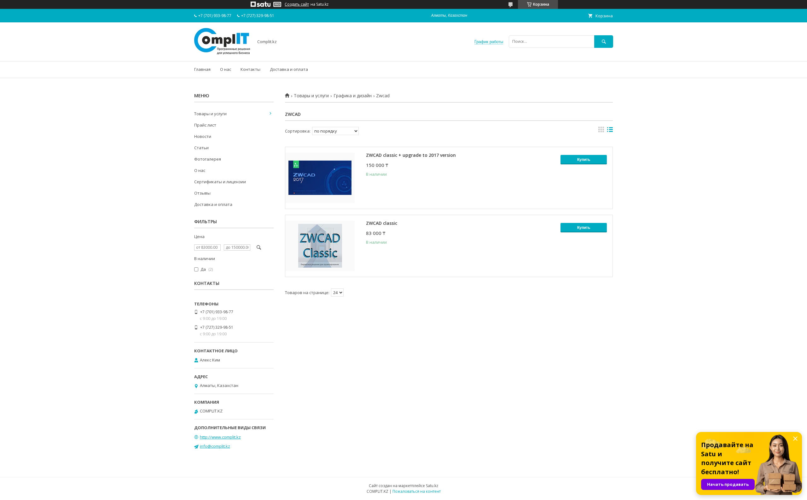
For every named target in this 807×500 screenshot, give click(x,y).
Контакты (250, 69)
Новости (202, 136)
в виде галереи (601, 131)
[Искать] (603, 41)
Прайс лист (205, 125)
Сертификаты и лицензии (220, 182)
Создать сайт (297, 4)
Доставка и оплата (289, 69)
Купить (583, 159)
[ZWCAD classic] (320, 246)
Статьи (201, 148)
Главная (202, 69)
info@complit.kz (215, 446)
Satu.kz (432, 485)
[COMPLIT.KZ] (222, 53)
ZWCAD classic (381, 223)
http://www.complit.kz (220, 437)
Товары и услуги (311, 95)
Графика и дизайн (353, 95)
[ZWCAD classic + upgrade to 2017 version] (320, 178)
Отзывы (202, 193)
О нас (225, 69)
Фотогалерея (207, 159)
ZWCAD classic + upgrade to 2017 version (411, 155)
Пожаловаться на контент (416, 491)
